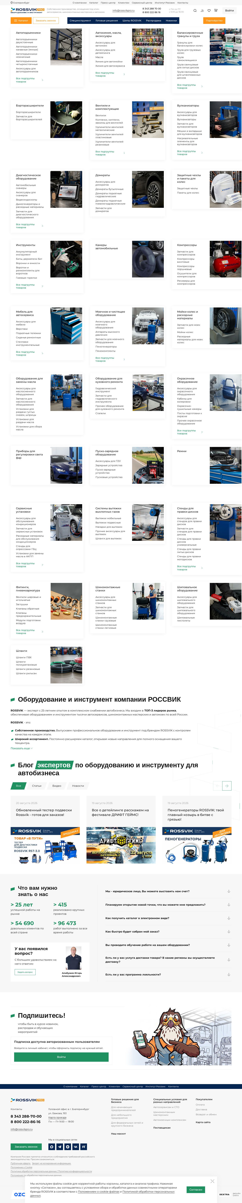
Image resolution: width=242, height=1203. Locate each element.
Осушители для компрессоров (186, 275)
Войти (61, 1057)
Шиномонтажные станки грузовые (106, 619)
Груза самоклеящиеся (187, 59)
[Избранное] (209, 11)
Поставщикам (161, 1128)
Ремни (181, 451)
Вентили (100, 115)
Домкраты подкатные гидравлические (108, 195)
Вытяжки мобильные (108, 518)
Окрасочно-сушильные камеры (189, 407)
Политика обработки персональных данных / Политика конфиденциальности (51, 1171)
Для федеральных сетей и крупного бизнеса (127, 1124)
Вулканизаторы (188, 105)
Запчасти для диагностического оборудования (27, 214)
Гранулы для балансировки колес (190, 44)
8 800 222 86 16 (152, 12)
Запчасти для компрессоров (186, 253)
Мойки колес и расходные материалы (187, 315)
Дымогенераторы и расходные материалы (30, 205)
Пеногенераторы (106, 346)
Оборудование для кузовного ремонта (109, 380)
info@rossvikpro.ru (22, 1129)
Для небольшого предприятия (121, 1116)
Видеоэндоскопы (26, 199)
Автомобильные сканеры (26, 187)
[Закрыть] (212, 1181)
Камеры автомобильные (106, 246)
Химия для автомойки (109, 61)
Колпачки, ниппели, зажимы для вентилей (109, 121)
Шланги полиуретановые (26, 663)
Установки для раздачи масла (25, 421)
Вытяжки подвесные (108, 522)
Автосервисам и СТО (166, 1107)
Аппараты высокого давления (107, 333)
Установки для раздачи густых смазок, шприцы (26, 411)
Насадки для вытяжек (108, 526)
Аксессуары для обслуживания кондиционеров (26, 521)
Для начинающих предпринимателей (123, 1109)
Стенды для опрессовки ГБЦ (26, 548)
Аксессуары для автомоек (105, 44)
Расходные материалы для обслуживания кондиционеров (30, 538)
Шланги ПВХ (23, 657)
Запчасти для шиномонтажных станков (105, 610)
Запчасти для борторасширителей (29, 118)
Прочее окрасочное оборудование (189, 422)
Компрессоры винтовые (185, 260)
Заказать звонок (26, 1146)
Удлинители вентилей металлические (109, 129)
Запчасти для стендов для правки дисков (189, 531)
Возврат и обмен (206, 1114)
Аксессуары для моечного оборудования (105, 324)
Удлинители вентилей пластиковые (109, 136)
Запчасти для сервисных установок (29, 530)
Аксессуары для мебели (26, 323)
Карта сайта (203, 1122)
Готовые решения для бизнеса (125, 1100)
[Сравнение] (202, 11)
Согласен (195, 1189)
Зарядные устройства (108, 465)
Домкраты (102, 175)
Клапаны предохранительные (28, 614)
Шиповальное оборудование (187, 589)
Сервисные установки (24, 510)
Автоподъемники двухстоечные (26, 41)
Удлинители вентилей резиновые (109, 143)
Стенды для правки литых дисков (189, 551)
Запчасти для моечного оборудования (109, 341)
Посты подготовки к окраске (189, 415)
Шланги (21, 650)
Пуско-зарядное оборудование (106, 453)
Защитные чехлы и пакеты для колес (189, 178)
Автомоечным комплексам (169, 1119)
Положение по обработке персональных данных (36, 1175)
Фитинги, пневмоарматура (28, 589)
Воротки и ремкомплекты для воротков (27, 270)
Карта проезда (57, 1117)
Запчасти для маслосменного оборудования (25, 401)
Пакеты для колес (188, 192)
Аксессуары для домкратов (105, 183)
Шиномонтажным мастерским (164, 1114)
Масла (99, 57)
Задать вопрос (25, 972)
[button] (227, 786)
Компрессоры (187, 245)
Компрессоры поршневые (185, 268)
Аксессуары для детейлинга (105, 51)
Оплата (200, 1104)
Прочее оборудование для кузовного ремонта (109, 407)
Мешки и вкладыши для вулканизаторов (189, 132)
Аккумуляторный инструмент (26, 253)
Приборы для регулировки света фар (29, 454)
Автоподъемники (28, 32)
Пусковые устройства (108, 477)
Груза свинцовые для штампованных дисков (188, 74)
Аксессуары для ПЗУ (108, 461)
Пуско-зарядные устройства (105, 471)
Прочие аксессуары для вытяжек (110, 533)
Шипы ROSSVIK (132, 20)
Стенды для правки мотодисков (189, 558)
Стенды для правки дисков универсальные (189, 541)
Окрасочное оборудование (187, 380)
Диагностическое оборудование (28, 177)
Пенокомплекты (105, 350)
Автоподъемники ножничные (26, 55)
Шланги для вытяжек (108, 538)
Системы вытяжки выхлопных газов (108, 510)
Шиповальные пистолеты (186, 619)
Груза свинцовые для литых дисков (188, 66)
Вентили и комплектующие (107, 107)
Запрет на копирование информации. (51, 1163)
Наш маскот (118, 1134)
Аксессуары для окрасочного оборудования (187, 391)
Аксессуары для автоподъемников (27, 70)
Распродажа (153, 20)
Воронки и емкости (28, 263)
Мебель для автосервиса (25, 313)
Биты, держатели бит (29, 258)
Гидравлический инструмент (105, 390)
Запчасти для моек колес (188, 326)
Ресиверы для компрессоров (186, 282)
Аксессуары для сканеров (26, 194)
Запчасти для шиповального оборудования (186, 610)
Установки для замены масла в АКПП (30, 555)
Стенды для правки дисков (187, 510)
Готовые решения (107, 20)
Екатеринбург (21, 3)
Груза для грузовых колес (189, 51)
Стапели (100, 413)
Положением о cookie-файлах (98, 1191)
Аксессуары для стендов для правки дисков (189, 521)
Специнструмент (80, 20)
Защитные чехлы (187, 188)
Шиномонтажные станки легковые (106, 626)
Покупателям (204, 1099)
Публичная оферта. (21, 1163)
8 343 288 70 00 (152, 8)
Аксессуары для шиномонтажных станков (105, 600)
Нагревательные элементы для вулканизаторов (187, 141)
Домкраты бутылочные (109, 189)
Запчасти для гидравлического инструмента (106, 398)
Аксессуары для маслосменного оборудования (26, 391)
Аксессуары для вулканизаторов (187, 114)
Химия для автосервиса (110, 65)
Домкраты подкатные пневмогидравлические (110, 202)
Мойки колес (185, 332)
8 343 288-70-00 (26, 1116)
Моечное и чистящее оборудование (110, 313)
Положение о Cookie (21, 1167)
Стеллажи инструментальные (28, 343)
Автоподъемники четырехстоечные (27, 63)
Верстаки (22, 328)
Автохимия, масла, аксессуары (108, 34)
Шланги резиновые (28, 669)
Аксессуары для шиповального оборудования (187, 600)
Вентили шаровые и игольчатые (28, 599)
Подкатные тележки (28, 333)
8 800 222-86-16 (25, 1122)
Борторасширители (30, 105)
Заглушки (22, 604)
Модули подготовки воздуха (28, 622)
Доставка (201, 1109)
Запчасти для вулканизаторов (187, 125)
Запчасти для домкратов (103, 210)
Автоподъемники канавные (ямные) (27, 48)
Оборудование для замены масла (29, 380)
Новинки (171, 20)
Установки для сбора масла (29, 428)
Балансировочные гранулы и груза (190, 34)
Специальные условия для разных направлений (170, 1100)
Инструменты (25, 245)
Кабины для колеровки (184, 400)
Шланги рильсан (26, 673)
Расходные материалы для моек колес (190, 339)
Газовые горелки (26, 277)
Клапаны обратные (27, 608)
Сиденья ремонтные (28, 337)
